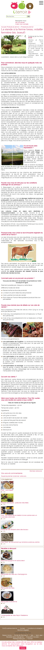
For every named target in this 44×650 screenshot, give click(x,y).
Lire (4, 492)
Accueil (3, 27)
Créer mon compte (21, 24)
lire (4, 562)
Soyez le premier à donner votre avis (13, 476)
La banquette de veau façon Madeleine (14, 615)
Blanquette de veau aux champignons (14, 574)
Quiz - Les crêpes (7, 490)
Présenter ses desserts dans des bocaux (14, 529)
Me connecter (20, 22)
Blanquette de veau (7, 588)
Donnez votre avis (36, 471)
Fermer (23, 648)
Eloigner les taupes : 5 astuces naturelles (14, 503)
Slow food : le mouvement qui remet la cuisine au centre (20, 542)
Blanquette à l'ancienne (9, 601)
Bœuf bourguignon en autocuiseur (13, 560)
